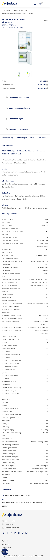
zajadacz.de (10, 521)
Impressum (6, 544)
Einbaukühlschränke (21, 10)
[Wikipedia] (22, 533)
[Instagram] (11, 533)
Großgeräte (6, 10)
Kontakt (5, 541)
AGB (3, 551)
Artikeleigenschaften (25, 138)
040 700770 (9, 524)
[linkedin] (15, 533)
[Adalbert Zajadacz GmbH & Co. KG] (9, 3)
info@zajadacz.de (12, 528)
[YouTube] (18, 533)
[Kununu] (26, 533)
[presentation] (3, 74)
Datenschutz (6, 548)
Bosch (46, 20)
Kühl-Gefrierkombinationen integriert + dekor (17, 13)
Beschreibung (7, 138)
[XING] (3, 533)
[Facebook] (7, 533)
